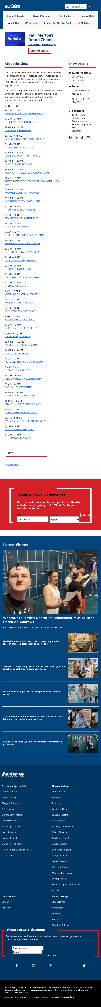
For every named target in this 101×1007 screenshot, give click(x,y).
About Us (56, 919)
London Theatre (9, 791)
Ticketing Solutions (61, 925)
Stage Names (58, 901)
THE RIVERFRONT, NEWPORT (19, 147)
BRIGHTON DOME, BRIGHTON (20, 319)
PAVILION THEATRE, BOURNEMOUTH (23, 345)
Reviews (56, 797)
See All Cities (8, 855)
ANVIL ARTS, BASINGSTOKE (18, 130)
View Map (77, 130)
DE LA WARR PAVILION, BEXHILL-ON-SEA (24, 138)
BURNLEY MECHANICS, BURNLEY (21, 328)
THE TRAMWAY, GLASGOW (18, 437)
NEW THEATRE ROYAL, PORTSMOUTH (23, 201)
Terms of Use (68, 997)
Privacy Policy (55, 997)
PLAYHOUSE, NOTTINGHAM (18, 387)
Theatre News (59, 791)
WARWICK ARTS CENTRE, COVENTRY (22, 243)
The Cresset (78, 114)
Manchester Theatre (12, 843)
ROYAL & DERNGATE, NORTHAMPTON (23, 155)
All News (56, 890)
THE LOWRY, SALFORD (16, 285)
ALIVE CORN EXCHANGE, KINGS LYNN (23, 378)
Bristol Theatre (59, 832)
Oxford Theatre (59, 878)
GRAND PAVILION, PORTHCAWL (20, 311)
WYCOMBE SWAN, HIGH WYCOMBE (22, 192)
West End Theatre (61, 809)
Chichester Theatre (11, 820)
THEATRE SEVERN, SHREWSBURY (21, 209)
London (5, 901)
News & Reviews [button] (42, 16)
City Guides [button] (65, 16)
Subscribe (86, 515)
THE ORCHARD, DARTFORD (18, 268)
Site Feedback (59, 913)
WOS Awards (31, 23)
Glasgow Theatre (10, 803)
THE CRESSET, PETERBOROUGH (20, 122)
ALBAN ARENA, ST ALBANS (17, 336)
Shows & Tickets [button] (16, 16)
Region (53, 514)
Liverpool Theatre (10, 838)
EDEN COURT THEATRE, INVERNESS (22, 252)
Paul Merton (12, 464)
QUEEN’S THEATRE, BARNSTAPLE (21, 412)
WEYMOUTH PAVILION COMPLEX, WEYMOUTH (28, 172)
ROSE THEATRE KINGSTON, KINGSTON (24, 113)
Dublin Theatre (9, 797)
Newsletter (13, 23)
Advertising (57, 907)
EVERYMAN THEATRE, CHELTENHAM (22, 277)
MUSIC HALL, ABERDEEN (17, 226)
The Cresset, (34, 44)
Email (20, 514)
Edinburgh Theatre (11, 826)
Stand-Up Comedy (40, 50)
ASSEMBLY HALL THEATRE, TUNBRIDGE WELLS (27, 421)
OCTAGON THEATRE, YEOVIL (18, 370)
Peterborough (49, 44)
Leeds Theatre (9, 832)
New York (6, 907)
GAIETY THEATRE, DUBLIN (17, 353)
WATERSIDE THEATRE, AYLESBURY (21, 294)
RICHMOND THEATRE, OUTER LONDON (24, 361)
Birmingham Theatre (12, 814)
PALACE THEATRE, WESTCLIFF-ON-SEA (23, 404)
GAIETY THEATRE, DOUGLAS (18, 164)
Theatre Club (87, 16)
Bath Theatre (8, 809)
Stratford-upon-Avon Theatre (16, 849)
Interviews (57, 803)
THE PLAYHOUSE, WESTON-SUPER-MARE (25, 235)
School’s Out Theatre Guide (58, 23)
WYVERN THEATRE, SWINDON (19, 302)
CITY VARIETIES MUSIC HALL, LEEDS (22, 218)
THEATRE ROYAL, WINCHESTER (20, 395)
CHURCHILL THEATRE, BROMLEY (20, 260)
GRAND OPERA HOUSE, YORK (19, 429)
